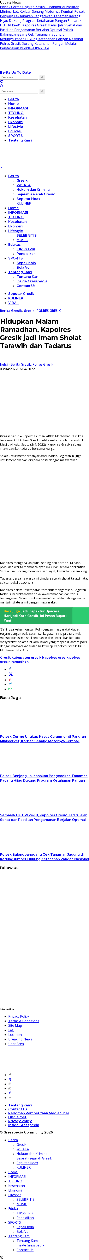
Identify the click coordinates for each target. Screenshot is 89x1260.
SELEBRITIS (27, 235)
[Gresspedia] (41, 68)
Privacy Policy (18, 1016)
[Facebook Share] (10, 669)
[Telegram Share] (10, 684)
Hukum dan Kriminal (34, 190)
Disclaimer (17, 1117)
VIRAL (13, 303)
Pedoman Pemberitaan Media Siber (38, 1113)
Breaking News (20, 1039)
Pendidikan (26, 254)
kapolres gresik (55, 657)
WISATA (24, 185)
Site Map (15, 1025)
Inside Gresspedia (32, 281)
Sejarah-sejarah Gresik (36, 194)
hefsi (4, 364)
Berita (13, 176)
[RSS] (10, 1097)
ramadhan (20, 662)
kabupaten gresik (26, 657)
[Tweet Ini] (10, 675)
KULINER (24, 203)
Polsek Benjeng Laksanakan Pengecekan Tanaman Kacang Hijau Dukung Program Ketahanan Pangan (42, 16)
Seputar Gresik (21, 294)
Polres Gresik (42, 364)
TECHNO (16, 217)
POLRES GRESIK (48, 310)
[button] (42, 77)
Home (13, 208)
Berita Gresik (11, 310)
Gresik (22, 180)
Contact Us (26, 286)
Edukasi (15, 245)
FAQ (11, 1030)
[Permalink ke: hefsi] (3, 360)
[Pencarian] (1, 86)
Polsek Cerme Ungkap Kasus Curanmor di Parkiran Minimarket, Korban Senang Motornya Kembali (39, 9)
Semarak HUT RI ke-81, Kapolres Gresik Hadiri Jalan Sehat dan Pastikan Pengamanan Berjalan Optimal (41, 25)
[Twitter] (10, 1079)
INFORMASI (18, 213)
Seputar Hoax (28, 199)
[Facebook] (10, 1075)
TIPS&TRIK (26, 249)
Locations (15, 1034)
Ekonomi (15, 226)
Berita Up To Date (15, 72)
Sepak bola (26, 263)
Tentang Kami (20, 272)
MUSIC (22, 240)
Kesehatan (17, 222)
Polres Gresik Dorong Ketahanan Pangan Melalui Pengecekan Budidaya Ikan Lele (38, 45)
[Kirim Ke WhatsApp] (10, 689)
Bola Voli (24, 267)
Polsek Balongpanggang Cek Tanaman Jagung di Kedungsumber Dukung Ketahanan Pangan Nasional (41, 34)
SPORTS (15, 258)
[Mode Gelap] (1, 81)
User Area (16, 1044)
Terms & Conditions (23, 1021)
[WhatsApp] (10, 1088)
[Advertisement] (44, 511)
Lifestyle (15, 231)
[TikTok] (10, 1093)
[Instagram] (10, 1084)
